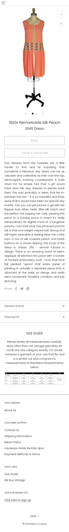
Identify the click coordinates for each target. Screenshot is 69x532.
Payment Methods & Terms (22, 454)
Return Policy (12, 442)
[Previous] (25, 113)
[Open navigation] (3, 2)
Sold (34, 140)
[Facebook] (16, 288)
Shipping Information (18, 436)
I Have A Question (34, 152)
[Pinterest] (27, 288)
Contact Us (11, 430)
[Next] (43, 113)
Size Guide (11, 474)
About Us (10, 410)
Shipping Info (12, 316)
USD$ (33, 516)
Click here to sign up (17, 500)
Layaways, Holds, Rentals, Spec (24, 448)
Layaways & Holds (14, 305)
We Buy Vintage (14, 480)
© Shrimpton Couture (35, 523)
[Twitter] (22, 288)
